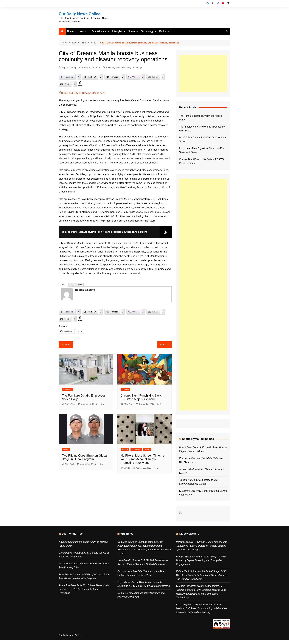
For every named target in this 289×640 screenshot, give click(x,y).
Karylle (126, 468)
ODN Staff (128, 404)
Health (125, 449)
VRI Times (126, 533)
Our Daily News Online (80, 13)
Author (63, 285)
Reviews (126, 67)
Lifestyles (117, 31)
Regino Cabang (69, 67)
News (82, 31)
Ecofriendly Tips (72, 533)
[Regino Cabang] (67, 294)
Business (110, 67)
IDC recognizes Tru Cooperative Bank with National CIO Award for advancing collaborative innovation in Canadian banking (201, 608)
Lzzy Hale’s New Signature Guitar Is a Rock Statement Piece (202, 150)
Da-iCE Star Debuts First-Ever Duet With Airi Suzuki (203, 139)
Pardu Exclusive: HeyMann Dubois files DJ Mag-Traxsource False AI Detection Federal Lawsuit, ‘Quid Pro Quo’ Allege (202, 546)
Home (70, 31)
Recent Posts (76, 285)
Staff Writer (70, 404)
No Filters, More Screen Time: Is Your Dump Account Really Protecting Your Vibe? (142, 459)
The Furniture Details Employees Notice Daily (200, 118)
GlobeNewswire (189, 533)
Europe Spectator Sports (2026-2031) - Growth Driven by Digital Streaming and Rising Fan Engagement (201, 560)
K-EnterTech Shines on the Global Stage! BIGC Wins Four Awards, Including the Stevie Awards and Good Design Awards (201, 575)
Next (162, 344)
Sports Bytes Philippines (198, 438)
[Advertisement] (203, 73)
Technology (147, 31)
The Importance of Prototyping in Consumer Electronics (202, 128)
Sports (131, 31)
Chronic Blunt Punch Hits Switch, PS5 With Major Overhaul (202, 161)
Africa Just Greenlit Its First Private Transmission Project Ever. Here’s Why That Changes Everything (84, 589)
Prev (67, 344)
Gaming (125, 390)
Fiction (162, 31)
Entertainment (99, 31)
